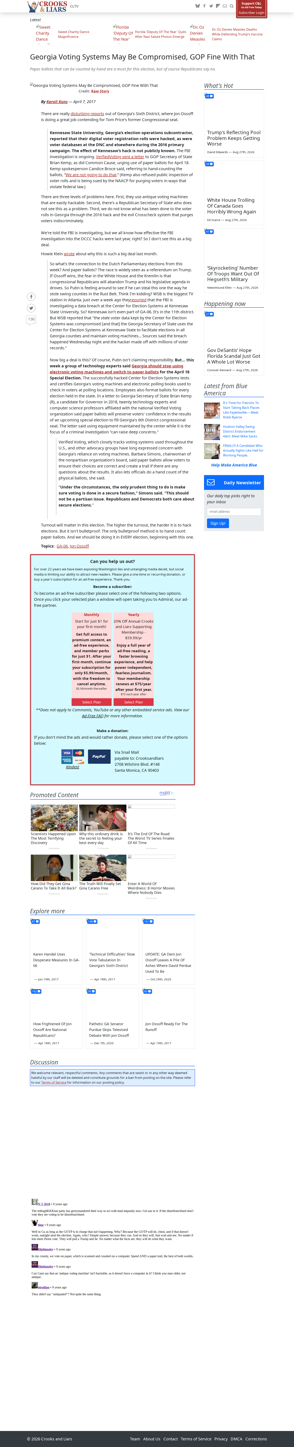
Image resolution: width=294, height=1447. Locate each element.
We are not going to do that (91, 174)
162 (34, 991)
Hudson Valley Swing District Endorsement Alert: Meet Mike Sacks (240, 431)
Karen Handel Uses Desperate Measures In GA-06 (56, 960)
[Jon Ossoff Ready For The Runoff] (168, 1003)
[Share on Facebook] (31, 296)
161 (146, 921)
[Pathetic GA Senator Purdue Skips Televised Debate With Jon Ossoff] (112, 1003)
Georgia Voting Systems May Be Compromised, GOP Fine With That (142, 57)
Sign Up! (218, 523)
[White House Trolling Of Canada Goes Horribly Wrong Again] (234, 177)
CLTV (74, 6)
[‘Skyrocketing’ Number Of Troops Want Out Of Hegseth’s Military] (234, 245)
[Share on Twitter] (31, 308)
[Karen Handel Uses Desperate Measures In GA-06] (56, 933)
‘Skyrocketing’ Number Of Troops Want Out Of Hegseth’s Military (233, 273)
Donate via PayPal (99, 756)
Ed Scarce (213, 220)
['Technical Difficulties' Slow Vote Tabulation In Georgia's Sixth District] (112, 933)
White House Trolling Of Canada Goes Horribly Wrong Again (231, 206)
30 (89, 991)
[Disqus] (112, 1247)
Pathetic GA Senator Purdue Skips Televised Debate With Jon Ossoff (109, 1029)
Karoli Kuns (57, 101)
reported (138, 299)
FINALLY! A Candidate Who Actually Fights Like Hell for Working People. (243, 450)
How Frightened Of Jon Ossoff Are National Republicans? (52, 1029)
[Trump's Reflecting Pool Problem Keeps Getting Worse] (234, 110)
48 (207, 96)
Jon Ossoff (79, 546)
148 (90, 921)
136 (31, 319)
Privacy (221, 1439)
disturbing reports (87, 113)
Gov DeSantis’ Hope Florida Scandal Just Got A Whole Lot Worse (233, 356)
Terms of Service (53, 1082)
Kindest (72, 767)
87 (33, 921)
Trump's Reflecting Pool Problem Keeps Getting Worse (234, 138)
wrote (69, 253)
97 (207, 231)
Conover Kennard (219, 370)
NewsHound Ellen (219, 287)
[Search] (231, 6)
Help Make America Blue (234, 465)
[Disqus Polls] (113, 1141)
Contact (170, 1439)
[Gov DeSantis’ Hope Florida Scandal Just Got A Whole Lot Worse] (234, 328)
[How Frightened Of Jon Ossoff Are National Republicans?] (56, 1003)
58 (207, 164)
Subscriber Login (251, 13)
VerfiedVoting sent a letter (120, 156)
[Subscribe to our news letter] (224, 6)
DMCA (236, 1439)
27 (207, 314)
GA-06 (62, 546)
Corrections (256, 1439)
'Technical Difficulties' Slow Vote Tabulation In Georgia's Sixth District (112, 960)
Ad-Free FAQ (92, 715)
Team (135, 1439)
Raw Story (100, 91)
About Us (151, 1439)
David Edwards (217, 152)
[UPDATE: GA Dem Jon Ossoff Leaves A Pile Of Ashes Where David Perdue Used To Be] (168, 933)
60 (145, 991)
